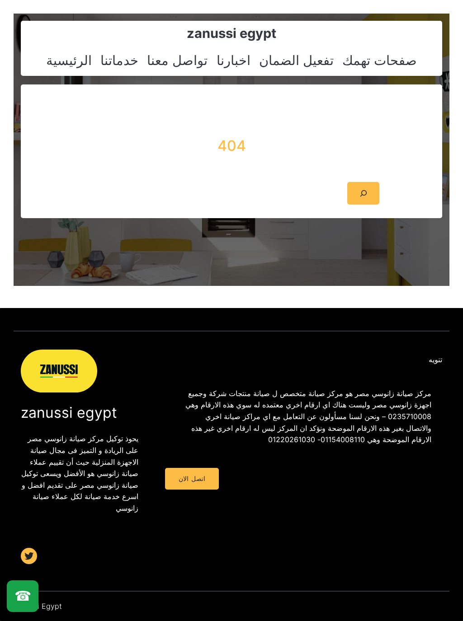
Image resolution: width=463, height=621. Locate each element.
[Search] (363, 193)
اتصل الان (192, 478)
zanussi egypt (231, 33)
